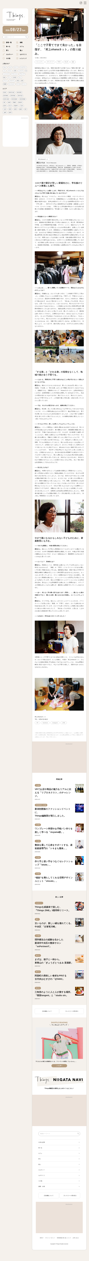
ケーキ (18, 84)
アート (9, 77)
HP (37, 722)
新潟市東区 (5, 95)
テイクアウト (23, 67)
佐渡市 (10, 112)
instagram (55, 722)
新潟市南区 (13, 95)
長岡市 (10, 109)
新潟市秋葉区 (14, 99)
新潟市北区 (20, 95)
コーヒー (10, 70)
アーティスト (14, 74)
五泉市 (21, 105)
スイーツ (16, 67)
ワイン (19, 77)
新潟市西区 (19, 92)
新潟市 (4, 92)
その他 (8, 58)
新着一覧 (9, 42)
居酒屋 (4, 84)
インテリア (20, 70)
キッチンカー (11, 84)
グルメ (4, 67)
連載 (21, 42)
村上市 (10, 105)
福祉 (73, 61)
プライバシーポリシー (50, 1237)
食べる (8, 46)
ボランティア (50, 61)
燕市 (26, 109)
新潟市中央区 (11, 92)
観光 (4, 77)
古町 (4, 102)
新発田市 (20, 102)
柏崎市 (20, 109)
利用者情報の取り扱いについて (64, 1237)
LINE (63, 722)
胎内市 (4, 105)
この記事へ (59, 1065)
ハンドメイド (6, 74)
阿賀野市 (16, 105)
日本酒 (14, 77)
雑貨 (22, 80)
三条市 (4, 109)
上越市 (4, 112)
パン (4, 70)
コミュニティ (39, 61)
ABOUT (41, 1237)
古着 (15, 70)
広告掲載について (47, 1011)
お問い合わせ (76, 1237)
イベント (5, 80)
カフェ (22, 46)
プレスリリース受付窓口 (71, 1011)
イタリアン (12, 80)
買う (7, 50)
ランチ (10, 67)
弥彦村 (9, 102)
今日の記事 (41, 1142)
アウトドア (22, 74)
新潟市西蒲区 (22, 99)
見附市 (15, 109)
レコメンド (23, 58)
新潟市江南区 (6, 99)
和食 (18, 80)
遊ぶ (21, 50)
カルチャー (9, 54)
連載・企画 (41, 1186)
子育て (59, 61)
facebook (45, 722)
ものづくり (23, 54)
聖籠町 (14, 102)
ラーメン (24, 84)
